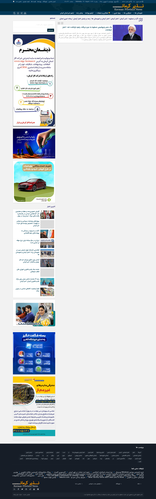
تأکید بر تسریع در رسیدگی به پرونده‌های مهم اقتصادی (30, 232)
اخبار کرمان (90, 452)
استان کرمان (29, 452)
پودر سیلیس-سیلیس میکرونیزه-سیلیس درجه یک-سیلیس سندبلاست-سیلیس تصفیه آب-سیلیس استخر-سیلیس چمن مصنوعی (89, 474)
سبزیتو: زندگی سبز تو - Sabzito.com (72, 477)
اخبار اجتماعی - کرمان (124, 452)
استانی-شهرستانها (104, 455)
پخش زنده (79, 13)
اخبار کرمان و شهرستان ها (78, 452)
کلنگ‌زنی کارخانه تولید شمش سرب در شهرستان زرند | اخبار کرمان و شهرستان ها (27, 252)
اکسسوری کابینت (59, 472)
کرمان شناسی (52, 2)
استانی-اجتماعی (137, 455)
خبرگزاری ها (127, 13)
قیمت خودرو (26, 2)
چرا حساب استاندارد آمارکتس (102, 472)
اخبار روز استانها (100, 452)
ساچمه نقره (39, 474)
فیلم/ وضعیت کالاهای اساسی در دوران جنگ (27, 290)
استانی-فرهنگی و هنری (90, 455)
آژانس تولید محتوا (49, 477)
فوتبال (64, 459)
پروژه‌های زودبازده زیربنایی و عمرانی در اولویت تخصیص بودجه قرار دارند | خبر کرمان (27, 223)
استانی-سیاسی (115, 455)
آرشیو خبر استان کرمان (67, 13)
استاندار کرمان (49, 452)
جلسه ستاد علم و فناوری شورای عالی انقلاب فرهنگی (28, 270)
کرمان (21, 459)
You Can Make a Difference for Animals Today (65, 475)
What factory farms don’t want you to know (106, 477)
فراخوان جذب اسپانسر (94, 484)
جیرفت (130, 459)
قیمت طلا (33, 2)
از (68, 452)
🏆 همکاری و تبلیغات (103, 13)
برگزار (52, 455)
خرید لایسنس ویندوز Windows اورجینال (129, 472)
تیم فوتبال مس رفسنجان (27, 455)
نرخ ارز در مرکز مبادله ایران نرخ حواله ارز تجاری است (28, 241)
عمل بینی (40, 475)
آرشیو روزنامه (89, 13)
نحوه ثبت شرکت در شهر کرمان (78, 472)
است (64, 452)
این (58, 455)
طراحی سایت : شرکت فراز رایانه (21, 495)
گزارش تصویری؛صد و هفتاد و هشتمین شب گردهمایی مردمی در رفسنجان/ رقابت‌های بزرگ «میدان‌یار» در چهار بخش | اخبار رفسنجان (27, 214)
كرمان (58, 459)
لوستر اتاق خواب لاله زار (95, 475)
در (113, 459)
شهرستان (77, 459)
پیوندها (39, 2)
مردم (52, 459)
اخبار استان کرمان (111, 452)
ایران (63, 455)
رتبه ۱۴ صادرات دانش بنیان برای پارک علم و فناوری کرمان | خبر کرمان (27, 280)
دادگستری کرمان (121, 459)
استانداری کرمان (39, 452)
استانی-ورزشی (78, 455)
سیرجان (95, 459)
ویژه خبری (117, 13)
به (43, 455)
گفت (140, 462)
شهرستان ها (138, 13)
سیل (89, 459)
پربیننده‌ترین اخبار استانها (32, 459)
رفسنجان (107, 459)
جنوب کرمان (138, 459)
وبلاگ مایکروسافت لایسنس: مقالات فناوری (36, 472)
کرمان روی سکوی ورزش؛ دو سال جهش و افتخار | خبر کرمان (29, 261)
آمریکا (139, 452)
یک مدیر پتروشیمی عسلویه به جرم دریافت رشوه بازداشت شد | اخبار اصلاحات (87, 28)
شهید (70, 459)
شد (83, 459)
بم (47, 455)
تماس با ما (18, 2)
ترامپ (37, 455)
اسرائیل (70, 455)
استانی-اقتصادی (126, 455)
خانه (138, 484)
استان (57, 452)
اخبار (134, 452)
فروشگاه (45, 2)
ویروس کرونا (44, 459)
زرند (101, 459)
